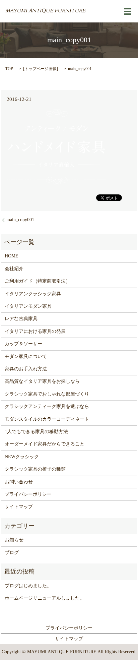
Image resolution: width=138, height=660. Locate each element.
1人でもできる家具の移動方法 (36, 431)
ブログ (12, 552)
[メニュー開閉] (127, 11)
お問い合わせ (19, 481)
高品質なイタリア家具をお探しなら (42, 381)
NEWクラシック (22, 456)
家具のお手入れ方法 (26, 368)
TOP (9, 68)
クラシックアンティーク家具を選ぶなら (47, 406)
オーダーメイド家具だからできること (44, 443)
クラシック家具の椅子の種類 (35, 469)
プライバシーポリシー (28, 494)
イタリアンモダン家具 (28, 306)
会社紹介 (14, 268)
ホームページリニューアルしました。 (44, 598)
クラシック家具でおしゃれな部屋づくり (47, 394)
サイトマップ (19, 506)
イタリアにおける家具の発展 (35, 331)
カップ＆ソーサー (23, 343)
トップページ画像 (40, 68)
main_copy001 (20, 219)
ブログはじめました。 (28, 585)
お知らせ (14, 539)
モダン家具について (26, 356)
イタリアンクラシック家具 (33, 293)
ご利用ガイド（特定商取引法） (37, 281)
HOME (11, 255)
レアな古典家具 (21, 318)
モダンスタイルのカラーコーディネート (47, 419)
